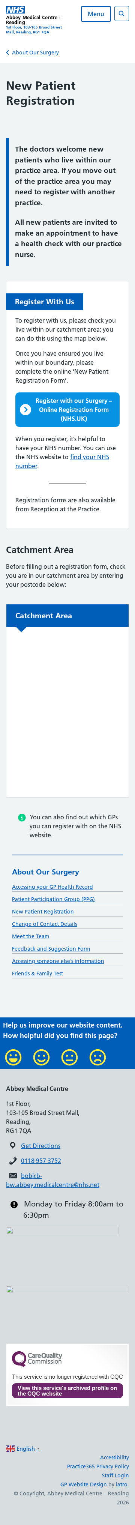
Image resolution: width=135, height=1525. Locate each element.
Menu (96, 14)
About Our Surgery (35, 52)
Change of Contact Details (44, 924)
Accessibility (114, 1457)
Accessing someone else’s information (58, 961)
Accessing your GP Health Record (52, 886)
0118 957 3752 (41, 1160)
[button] (67, 409)
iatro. (122, 1484)
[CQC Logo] (37, 1365)
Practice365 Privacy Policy (98, 1466)
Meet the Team (30, 936)
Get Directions (40, 1145)
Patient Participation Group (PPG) (53, 899)
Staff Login (115, 1475)
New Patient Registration (43, 911)
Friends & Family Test (37, 973)
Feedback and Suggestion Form (51, 948)
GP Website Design (83, 1484)
